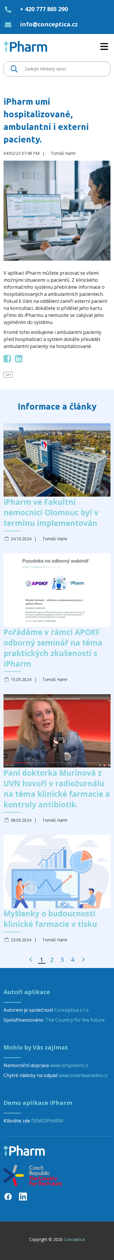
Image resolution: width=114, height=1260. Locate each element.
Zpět (8, 374)
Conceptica (74, 1239)
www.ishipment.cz (69, 1065)
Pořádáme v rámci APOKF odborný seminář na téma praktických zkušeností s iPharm (53, 648)
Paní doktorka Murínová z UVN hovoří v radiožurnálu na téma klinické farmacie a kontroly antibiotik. (57, 788)
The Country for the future (75, 1020)
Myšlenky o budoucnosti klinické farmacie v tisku (50, 918)
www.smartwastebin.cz (83, 1075)
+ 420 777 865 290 (44, 9)
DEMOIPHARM (47, 1121)
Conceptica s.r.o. (71, 1010)
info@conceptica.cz (49, 24)
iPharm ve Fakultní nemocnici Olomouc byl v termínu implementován (51, 512)
